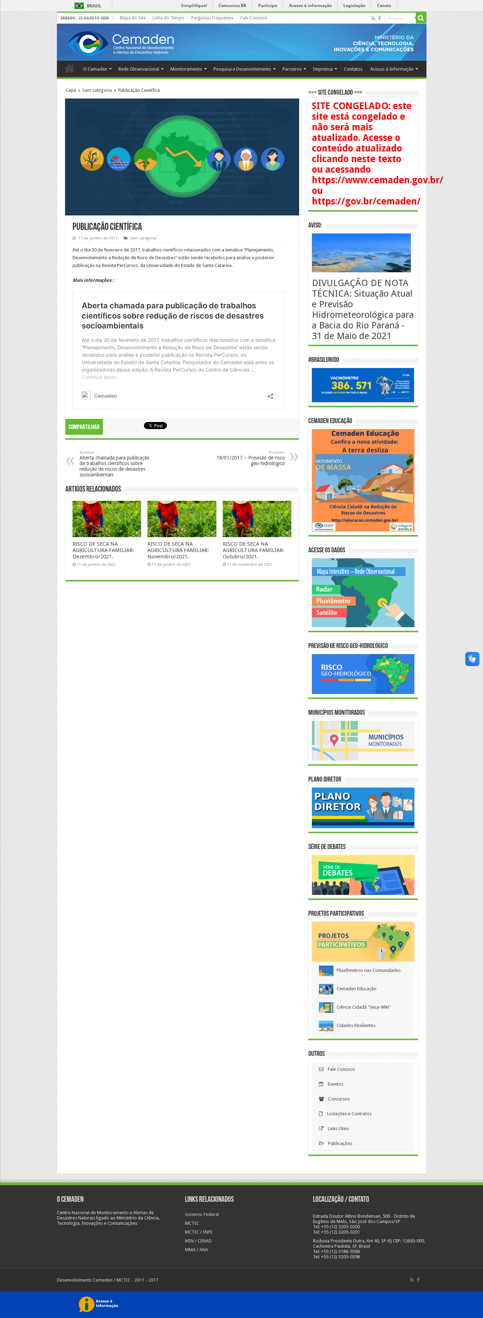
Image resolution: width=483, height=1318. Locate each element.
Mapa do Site (132, 18)
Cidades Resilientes (354, 1025)
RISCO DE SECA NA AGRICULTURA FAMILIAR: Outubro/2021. (253, 550)
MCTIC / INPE (199, 1232)
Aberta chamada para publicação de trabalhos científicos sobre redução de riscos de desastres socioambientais (115, 463)
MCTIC (192, 1223)
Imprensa (323, 69)
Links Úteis (336, 1128)
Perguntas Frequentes (212, 18)
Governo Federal (202, 1214)
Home (69, 68)
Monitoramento (186, 69)
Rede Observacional (138, 69)
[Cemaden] (121, 42)
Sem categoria (97, 90)
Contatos (353, 69)
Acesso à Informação (392, 69)
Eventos (333, 1084)
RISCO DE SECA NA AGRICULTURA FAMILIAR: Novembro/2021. (178, 550)
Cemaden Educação (355, 988)
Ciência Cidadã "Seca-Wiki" (362, 1007)
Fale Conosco (253, 18)
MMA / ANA (196, 1249)
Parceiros (292, 69)
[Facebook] (379, 18)
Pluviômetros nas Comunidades (367, 970)
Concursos (337, 1099)
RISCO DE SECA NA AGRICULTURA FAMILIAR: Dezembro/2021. (103, 550)
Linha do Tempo (168, 18)
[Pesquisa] (421, 18)
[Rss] (373, 18)
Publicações (338, 1143)
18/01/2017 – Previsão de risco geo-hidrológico (250, 458)
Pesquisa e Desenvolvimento (242, 69)
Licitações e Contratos (347, 1113)
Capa (70, 90)
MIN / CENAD (198, 1240)
